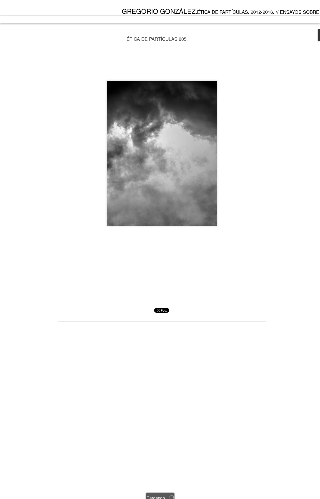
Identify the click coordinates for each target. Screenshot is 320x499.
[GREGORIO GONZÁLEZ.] (42, 9)
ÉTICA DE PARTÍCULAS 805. (157, 38)
